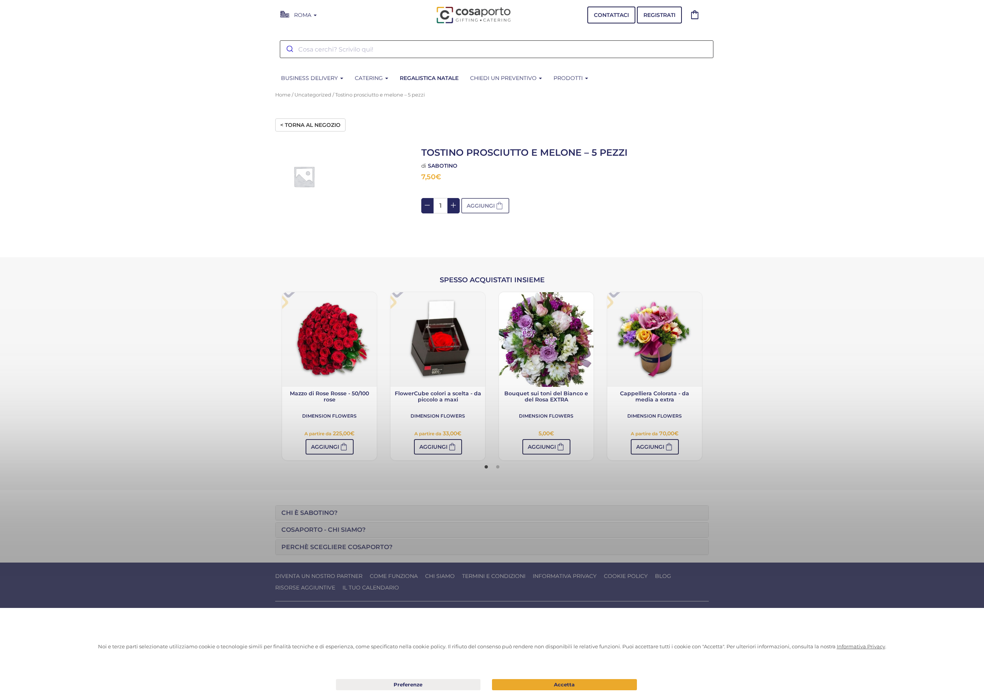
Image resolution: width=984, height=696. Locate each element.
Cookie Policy (626, 576)
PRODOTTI (569, 78)
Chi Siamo (440, 576)
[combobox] (496, 49)
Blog (663, 576)
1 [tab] (486, 467)
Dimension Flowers (329, 416)
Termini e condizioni (493, 576)
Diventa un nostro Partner (318, 576)
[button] (330, 447)
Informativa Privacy (565, 576)
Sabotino (442, 165)
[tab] (492, 513)
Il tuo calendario (370, 587)
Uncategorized (312, 95)
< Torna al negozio (310, 125)
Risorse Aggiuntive (305, 587)
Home (283, 95)
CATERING (369, 78)
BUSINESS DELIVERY (310, 78)
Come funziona (394, 576)
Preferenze (408, 685)
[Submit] (289, 49)
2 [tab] (498, 467)
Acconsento (564, 684)
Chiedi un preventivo (504, 78)
